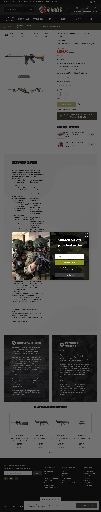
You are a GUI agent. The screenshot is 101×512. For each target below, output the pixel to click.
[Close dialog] (86, 235)
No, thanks (70, 275)
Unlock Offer (70, 262)
